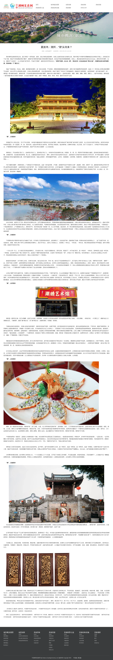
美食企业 (51, 649)
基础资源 (51, 636)
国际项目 (66, 645)
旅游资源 (6, 638)
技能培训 (66, 638)
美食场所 (81, 638)
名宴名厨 (36, 643)
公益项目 (66, 643)
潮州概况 (6, 636)
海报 (95, 640)
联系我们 (6, 645)
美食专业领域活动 (23, 636)
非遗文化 (51, 638)
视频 (95, 636)
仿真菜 (50, 647)
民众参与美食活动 (23, 638)
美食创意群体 (37, 638)
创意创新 (68, 4)
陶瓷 (50, 643)
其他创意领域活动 (23, 640)
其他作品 (96, 643)
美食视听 (68, 7)
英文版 (79, 658)
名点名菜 (36, 640)
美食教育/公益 (40, 7)
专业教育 (66, 636)
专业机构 (81, 636)
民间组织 (81, 643)
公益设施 (81, 640)
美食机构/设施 (55, 7)
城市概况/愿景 (55, 4)
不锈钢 (50, 645)
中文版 (75, 658)
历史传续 (36, 636)
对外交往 (6, 640)
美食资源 (98, 4)
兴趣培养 (66, 640)
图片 (95, 638)
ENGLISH (84, 7)
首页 (37, 4)
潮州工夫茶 (52, 640)
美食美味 (83, 4)
